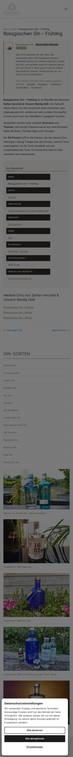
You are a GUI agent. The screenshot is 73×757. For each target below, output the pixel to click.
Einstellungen (35, 746)
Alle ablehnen (35, 730)
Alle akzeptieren (34, 738)
